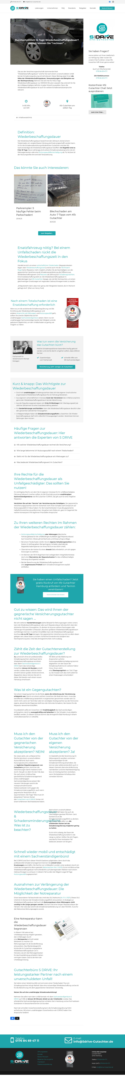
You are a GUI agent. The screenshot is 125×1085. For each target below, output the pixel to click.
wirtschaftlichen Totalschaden (48, 265)
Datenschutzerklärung (45, 1064)
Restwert (43, 274)
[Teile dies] (12, 1018)
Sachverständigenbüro (29, 318)
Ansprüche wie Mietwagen (26, 313)
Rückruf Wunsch (43, 1057)
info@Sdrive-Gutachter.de (93, 1041)
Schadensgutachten (66, 274)
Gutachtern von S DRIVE (26, 799)
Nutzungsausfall (46, 313)
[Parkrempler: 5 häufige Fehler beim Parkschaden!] (30, 175)
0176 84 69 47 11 (101, 71)
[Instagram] (113, 1)
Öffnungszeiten (42, 1052)
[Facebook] (109, 1)
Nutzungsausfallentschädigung (50, 152)
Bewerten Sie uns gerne (45, 1059)
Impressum (41, 1062)
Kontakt (40, 1054)
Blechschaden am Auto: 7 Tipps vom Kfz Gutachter (63, 215)
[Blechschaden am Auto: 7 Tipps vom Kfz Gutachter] (64, 175)
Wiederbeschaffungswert (35, 268)
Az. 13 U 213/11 (65, 898)
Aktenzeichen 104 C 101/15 (52, 867)
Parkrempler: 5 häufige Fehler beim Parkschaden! (28, 211)
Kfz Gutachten (37, 279)
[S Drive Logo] (19, 8)
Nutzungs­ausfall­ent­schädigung (33, 534)
